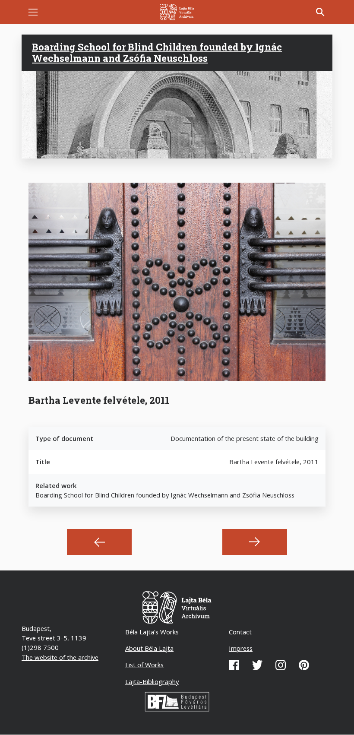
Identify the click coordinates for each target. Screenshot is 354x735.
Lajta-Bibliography (152, 681)
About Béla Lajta (149, 648)
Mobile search (320, 12)
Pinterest (304, 665)
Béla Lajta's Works (152, 631)
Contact (240, 631)
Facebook (234, 665)
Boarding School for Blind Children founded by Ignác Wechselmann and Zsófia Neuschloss (157, 52)
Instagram (280, 665)
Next (254, 542)
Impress (241, 648)
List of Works (144, 664)
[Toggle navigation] (33, 12)
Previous (99, 542)
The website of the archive (60, 657)
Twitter (257, 665)
